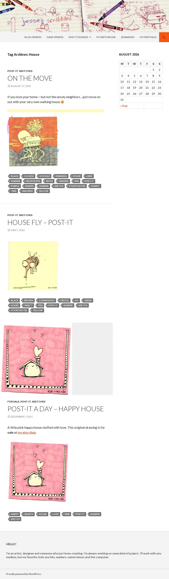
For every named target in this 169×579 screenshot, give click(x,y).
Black (14, 176)
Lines (89, 176)
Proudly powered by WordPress (23, 573)
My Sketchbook (106, 37)
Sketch (58, 186)
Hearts (28, 514)
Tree (13, 191)
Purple (15, 186)
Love (56, 514)
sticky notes (77, 186)
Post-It (12, 70)
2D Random (127, 37)
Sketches (25, 70)
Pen (76, 181)
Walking (27, 191)
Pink (67, 514)
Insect (29, 305)
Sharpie (44, 186)
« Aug (123, 105)
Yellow (43, 191)
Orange (64, 181)
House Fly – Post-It (40, 222)
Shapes (29, 186)
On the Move (30, 78)
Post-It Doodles (78, 37)
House (77, 176)
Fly (77, 300)
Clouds (29, 176)
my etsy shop (27, 432)
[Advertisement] (55, 111)
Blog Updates (33, 37)
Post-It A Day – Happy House (55, 409)
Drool (64, 300)
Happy (15, 514)
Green (88, 300)
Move (49, 181)
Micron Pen (33, 181)
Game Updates (55, 37)
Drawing (61, 176)
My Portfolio (148, 37)
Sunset (95, 186)
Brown (28, 300)
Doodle (45, 176)
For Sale (13, 401)
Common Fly (47, 300)
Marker (15, 181)
